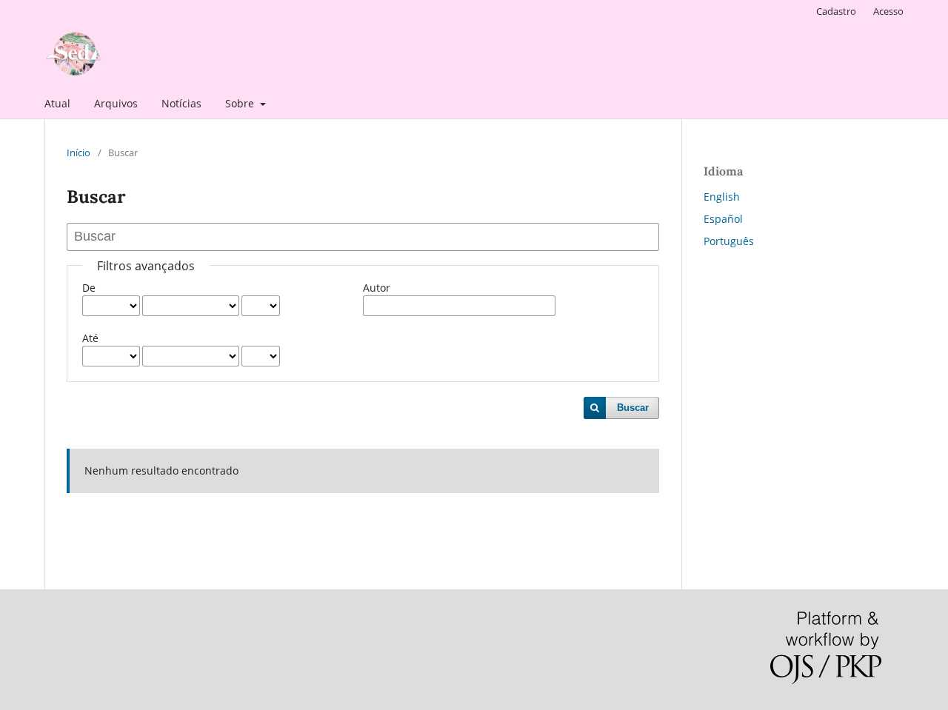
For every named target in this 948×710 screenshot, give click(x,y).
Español (723, 219)
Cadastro (836, 11)
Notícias (181, 103)
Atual (57, 103)
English (722, 197)
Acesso (888, 11)
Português (729, 241)
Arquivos (116, 103)
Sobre (241, 103)
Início (78, 152)
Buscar (633, 407)
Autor (376, 288)
